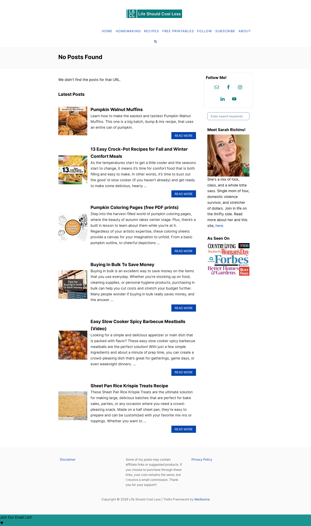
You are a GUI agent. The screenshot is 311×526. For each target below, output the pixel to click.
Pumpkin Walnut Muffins (117, 109)
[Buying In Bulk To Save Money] (72, 286)
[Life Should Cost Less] (155, 14)
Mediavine (202, 499)
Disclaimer (67, 459)
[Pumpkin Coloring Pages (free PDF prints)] (72, 229)
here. (219, 226)
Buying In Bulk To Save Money (122, 264)
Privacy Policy (201, 459)
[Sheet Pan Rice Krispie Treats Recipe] (72, 407)
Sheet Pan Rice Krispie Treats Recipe (129, 385)
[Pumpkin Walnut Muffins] (72, 122)
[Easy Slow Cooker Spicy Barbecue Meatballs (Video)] (72, 347)
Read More (185, 136)
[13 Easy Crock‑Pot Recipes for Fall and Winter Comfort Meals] (72, 171)
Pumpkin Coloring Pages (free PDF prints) (135, 207)
